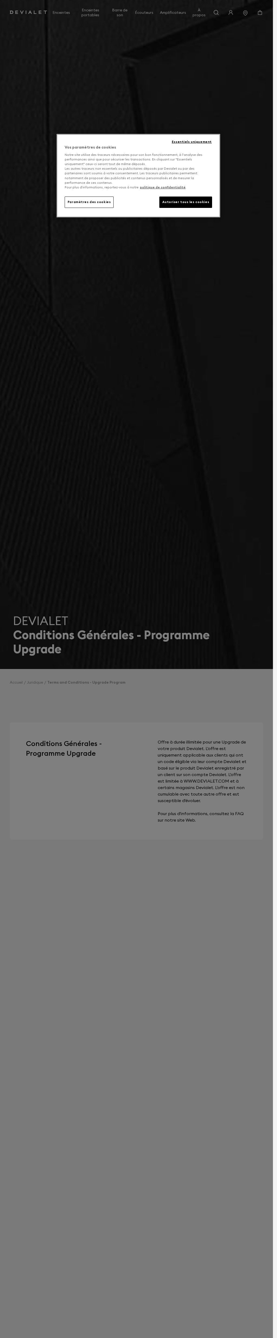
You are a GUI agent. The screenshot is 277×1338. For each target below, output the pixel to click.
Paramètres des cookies (89, 202)
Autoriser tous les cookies (185, 202)
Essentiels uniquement (192, 142)
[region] (138, 175)
